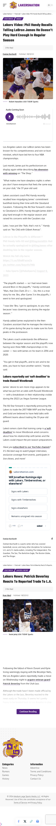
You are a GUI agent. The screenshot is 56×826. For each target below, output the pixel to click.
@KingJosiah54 (38, 241)
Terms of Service (20, 802)
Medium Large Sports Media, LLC (27, 796)
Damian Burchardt (10, 54)
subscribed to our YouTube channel (31, 447)
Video (19, 19)
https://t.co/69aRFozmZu (17, 261)
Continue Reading (28, 711)
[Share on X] (25, 821)
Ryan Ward (7, 595)
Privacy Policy (36, 802)
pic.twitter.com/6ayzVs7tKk (19, 265)
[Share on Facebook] (19, 821)
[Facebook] (52, 539)
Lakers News (22, 570)
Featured (8, 19)
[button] (5, 5)
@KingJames (39, 246)
